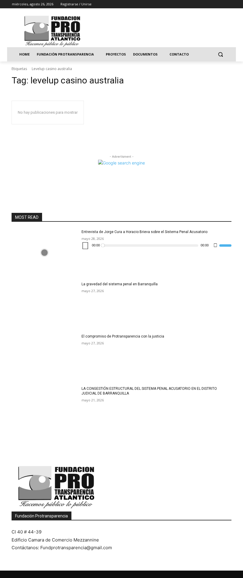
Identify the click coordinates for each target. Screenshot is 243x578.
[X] (211, 4)
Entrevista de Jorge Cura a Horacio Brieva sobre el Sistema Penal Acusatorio (144, 232)
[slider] (225, 245)
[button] (220, 54)
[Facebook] (194, 4)
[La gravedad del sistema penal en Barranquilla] (45, 305)
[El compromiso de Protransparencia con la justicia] (45, 357)
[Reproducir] (85, 245)
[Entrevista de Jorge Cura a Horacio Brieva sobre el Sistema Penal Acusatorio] (45, 252)
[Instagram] (203, 4)
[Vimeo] (219, 4)
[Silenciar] (215, 245)
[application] (156, 245)
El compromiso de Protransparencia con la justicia (122, 336)
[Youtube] (227, 4)
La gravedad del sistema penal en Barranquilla (119, 284)
